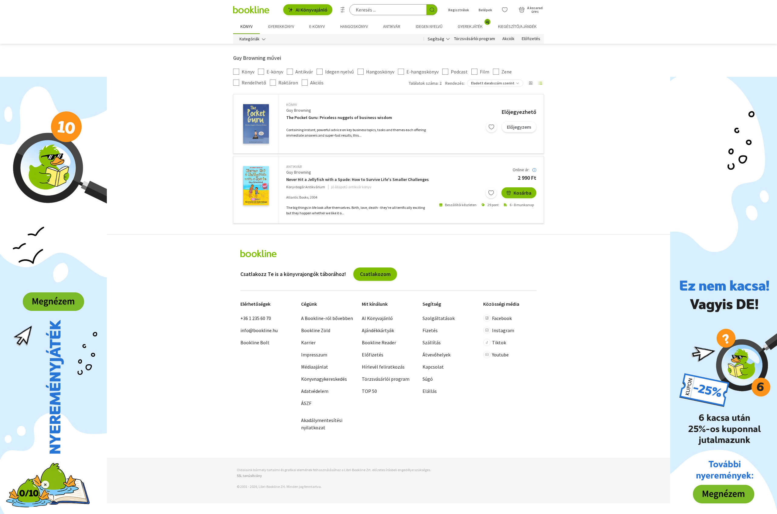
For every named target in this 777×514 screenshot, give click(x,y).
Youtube (500, 355)
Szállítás (431, 342)
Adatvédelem (314, 391)
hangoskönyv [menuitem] (354, 26)
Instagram (503, 330)
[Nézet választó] (530, 83)
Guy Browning (298, 110)
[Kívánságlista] (504, 9)
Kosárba (522, 193)
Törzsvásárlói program (474, 38)
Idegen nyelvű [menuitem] (429, 26)
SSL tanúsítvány (249, 475)
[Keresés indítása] (431, 9)
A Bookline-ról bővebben (327, 318)
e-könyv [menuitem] (317, 26)
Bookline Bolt (255, 342)
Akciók (508, 38)
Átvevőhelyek (436, 355)
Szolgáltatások (438, 318)
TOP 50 (369, 391)
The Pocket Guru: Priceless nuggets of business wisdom (339, 117)
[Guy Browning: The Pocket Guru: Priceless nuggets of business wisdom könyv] (256, 124)
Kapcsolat (433, 367)
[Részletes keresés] (342, 9)
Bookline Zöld (315, 330)
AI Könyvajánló (311, 10)
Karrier (308, 342)
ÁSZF (306, 403)
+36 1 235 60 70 (255, 318)
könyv (291, 104)
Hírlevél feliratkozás (383, 367)
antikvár (294, 166)
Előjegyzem (519, 127)
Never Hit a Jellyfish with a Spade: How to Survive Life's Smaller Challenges (357, 179)
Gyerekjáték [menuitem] (473, 24)
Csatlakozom (375, 274)
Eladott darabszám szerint (492, 83)
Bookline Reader (379, 342)
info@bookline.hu (259, 330)
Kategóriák (249, 39)
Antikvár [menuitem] (391, 26)
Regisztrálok (458, 10)
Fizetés (430, 330)
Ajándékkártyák (378, 330)
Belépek (485, 10)
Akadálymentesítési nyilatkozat (321, 424)
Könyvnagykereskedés (324, 379)
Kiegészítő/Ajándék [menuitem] (517, 26)
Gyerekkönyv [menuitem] (281, 26)
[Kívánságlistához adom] (491, 126)
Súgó (427, 379)
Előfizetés (531, 38)
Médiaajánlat (314, 367)
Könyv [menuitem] (246, 26)
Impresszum (314, 355)
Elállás (429, 391)
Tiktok (499, 342)
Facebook (502, 318)
